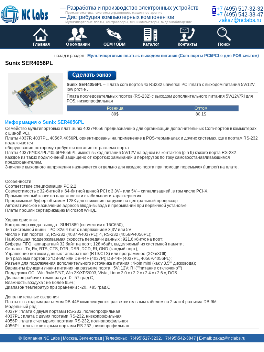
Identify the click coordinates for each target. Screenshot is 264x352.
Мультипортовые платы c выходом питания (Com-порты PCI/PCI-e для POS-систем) (173, 55)
